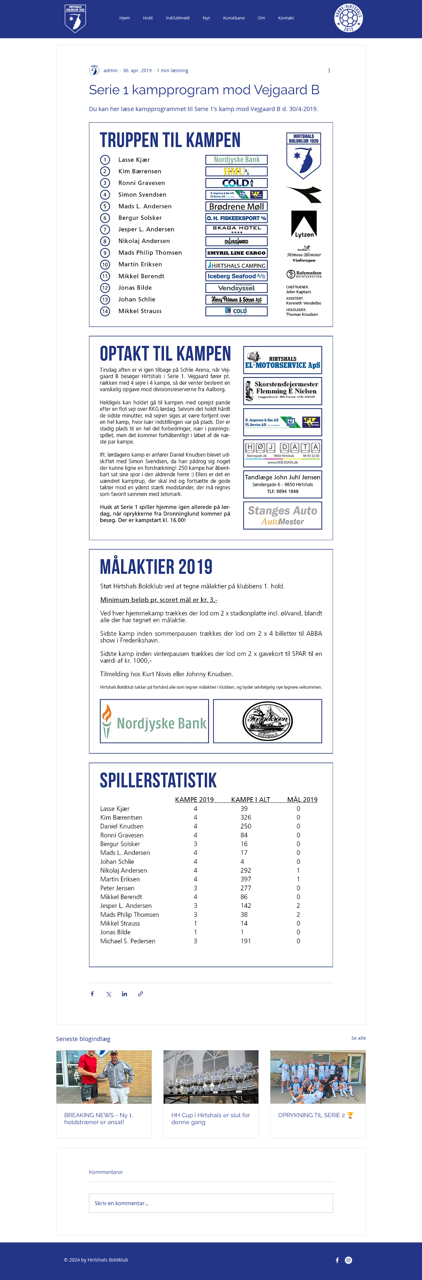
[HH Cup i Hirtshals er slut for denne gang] (211, 1077)
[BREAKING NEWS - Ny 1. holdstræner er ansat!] (104, 1077)
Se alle (358, 1038)
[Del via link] (140, 994)
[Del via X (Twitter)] (108, 994)
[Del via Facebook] (92, 994)
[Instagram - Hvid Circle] (348, 1260)
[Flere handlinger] (329, 70)
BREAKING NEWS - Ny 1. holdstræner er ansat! (98, 1118)
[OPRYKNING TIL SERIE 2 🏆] (318, 1077)
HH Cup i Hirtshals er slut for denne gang (210, 1118)
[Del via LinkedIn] (124, 994)
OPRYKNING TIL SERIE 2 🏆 (316, 1115)
